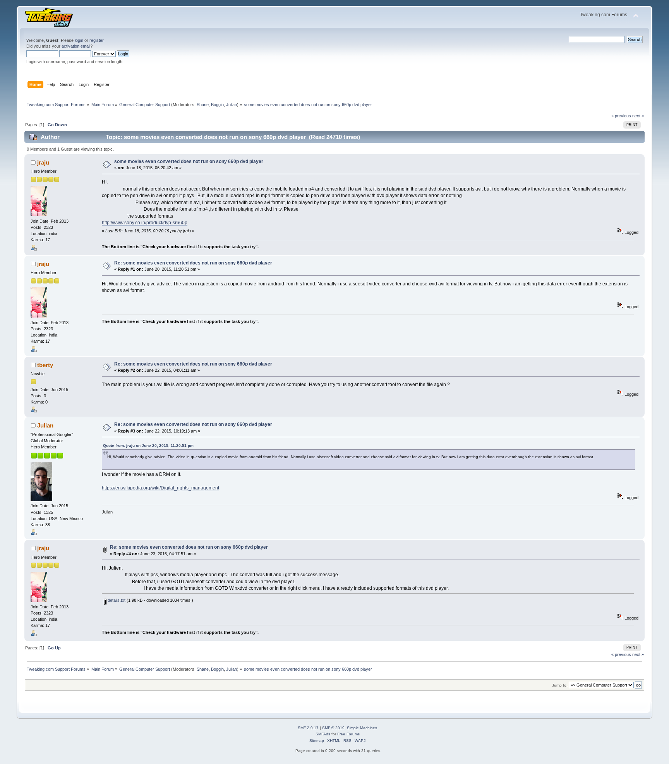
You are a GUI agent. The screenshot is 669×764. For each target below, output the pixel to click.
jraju (43, 162)
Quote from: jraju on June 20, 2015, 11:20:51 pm (148, 445)
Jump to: (560, 685)
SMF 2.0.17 (308, 728)
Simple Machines (362, 728)
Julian (231, 104)
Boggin (217, 104)
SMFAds (323, 734)
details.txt (115, 600)
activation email (76, 46)
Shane (203, 104)
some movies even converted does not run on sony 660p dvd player (188, 161)
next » (638, 115)
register (96, 40)
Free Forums (348, 734)
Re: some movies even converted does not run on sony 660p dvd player (193, 263)
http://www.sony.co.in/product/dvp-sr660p (144, 222)
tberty (45, 365)
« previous (621, 115)
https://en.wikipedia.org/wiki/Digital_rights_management (160, 488)
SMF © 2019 (333, 728)
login (79, 40)
